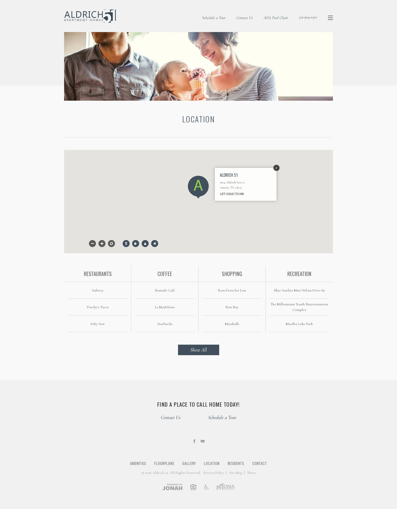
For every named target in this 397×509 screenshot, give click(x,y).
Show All (198, 350)
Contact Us (244, 17)
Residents (236, 463)
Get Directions (232, 194)
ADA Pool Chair (276, 17)
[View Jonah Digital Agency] (172, 487)
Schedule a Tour (214, 17)
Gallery (189, 463)
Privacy (213, 472)
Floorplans (164, 463)
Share (251, 472)
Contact (259, 463)
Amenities (138, 463)
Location (211, 463)
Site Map (235, 472)
